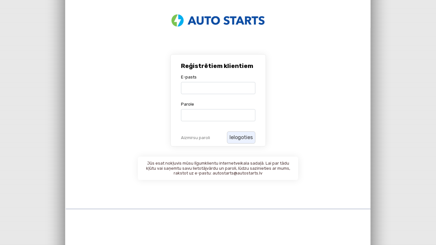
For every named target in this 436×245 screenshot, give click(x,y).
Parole (187, 104)
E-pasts (189, 77)
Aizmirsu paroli (195, 137)
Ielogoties (241, 137)
